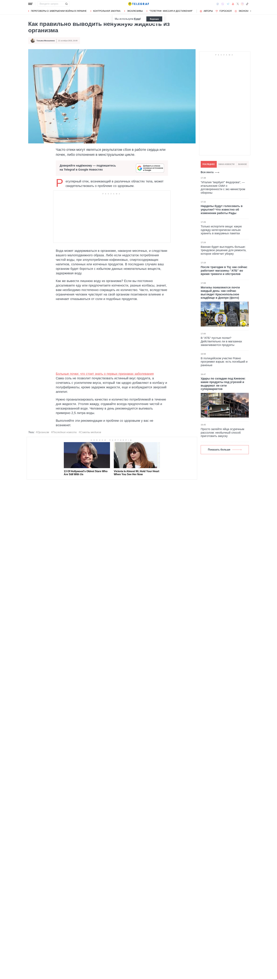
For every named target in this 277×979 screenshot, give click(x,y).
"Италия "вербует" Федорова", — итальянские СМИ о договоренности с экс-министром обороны (223, 187)
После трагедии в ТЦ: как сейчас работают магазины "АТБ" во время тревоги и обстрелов (224, 270)
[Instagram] (242, 3)
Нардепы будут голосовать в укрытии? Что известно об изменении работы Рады (222, 210)
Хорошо (154, 19)
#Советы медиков (90, 432)
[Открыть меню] (30, 4)
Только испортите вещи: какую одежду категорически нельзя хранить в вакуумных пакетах (221, 230)
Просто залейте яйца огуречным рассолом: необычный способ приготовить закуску (222, 433)
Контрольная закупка (106, 11)
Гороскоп (225, 11)
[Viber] (222, 4)
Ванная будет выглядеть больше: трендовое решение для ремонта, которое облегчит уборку (223, 250)
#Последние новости (64, 432)
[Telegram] (228, 3)
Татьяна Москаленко (46, 41)
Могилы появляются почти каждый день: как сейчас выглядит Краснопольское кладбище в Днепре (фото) (220, 293)
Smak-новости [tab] (226, 164)
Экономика (246, 11)
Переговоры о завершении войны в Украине (59, 11)
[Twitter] (237, 4)
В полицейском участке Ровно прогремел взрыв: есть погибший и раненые (224, 362)
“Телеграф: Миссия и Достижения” (171, 11)
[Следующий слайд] (251, 11)
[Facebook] (217, 3)
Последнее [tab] (208, 164)
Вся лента (207, 172)
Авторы (208, 11)
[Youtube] (233, 3)
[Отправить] (66, 3)
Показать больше (219, 449)
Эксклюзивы (135, 11)
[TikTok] (247, 3)
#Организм (42, 432)
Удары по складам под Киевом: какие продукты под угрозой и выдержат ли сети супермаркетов (223, 384)
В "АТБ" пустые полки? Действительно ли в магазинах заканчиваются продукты (221, 341)
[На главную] (138, 4)
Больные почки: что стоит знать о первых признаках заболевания (105, 373)
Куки (137, 19)
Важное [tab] (242, 164)
